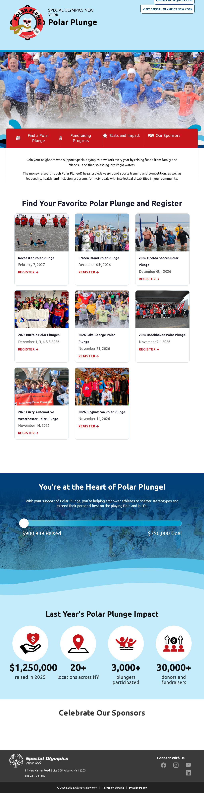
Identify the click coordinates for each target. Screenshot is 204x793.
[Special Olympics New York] (27, 17)
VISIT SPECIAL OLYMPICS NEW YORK (167, 9)
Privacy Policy (138, 787)
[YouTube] (188, 765)
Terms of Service (113, 787)
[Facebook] (163, 765)
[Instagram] (176, 765)
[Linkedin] (188, 773)
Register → (28, 272)
